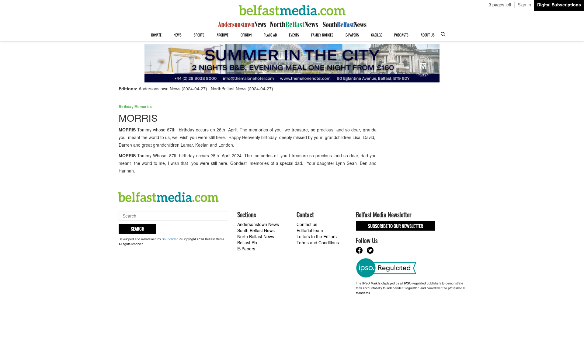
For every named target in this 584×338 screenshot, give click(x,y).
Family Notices (322, 34)
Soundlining (170, 239)
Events (294, 34)
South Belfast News (256, 230)
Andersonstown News (258, 224)
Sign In (524, 5)
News (178, 34)
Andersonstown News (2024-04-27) (173, 88)
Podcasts (401, 34)
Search (137, 228)
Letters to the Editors (317, 236)
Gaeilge (376, 34)
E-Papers (352, 34)
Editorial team (310, 230)
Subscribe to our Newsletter (395, 225)
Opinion (246, 34)
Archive (222, 34)
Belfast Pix (247, 242)
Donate (156, 34)
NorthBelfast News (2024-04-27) (242, 88)
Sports (199, 34)
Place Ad (270, 34)
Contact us (307, 224)
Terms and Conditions (318, 242)
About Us (428, 34)
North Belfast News (255, 236)
